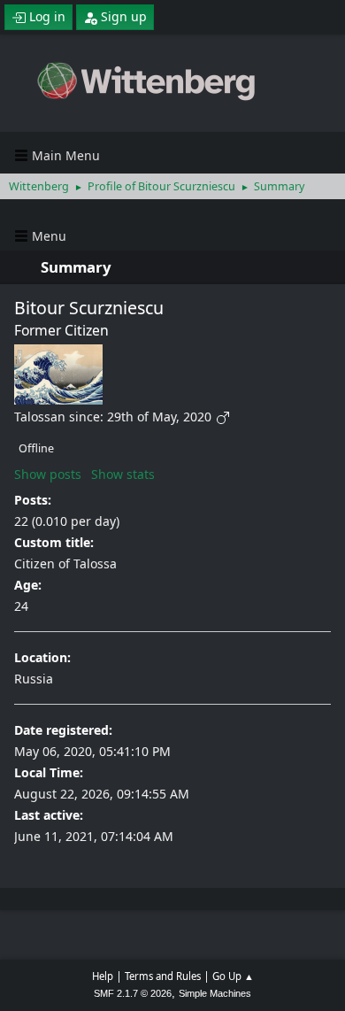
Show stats (123, 474)
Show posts (47, 474)
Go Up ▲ (233, 976)
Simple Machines (215, 993)
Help (102, 976)
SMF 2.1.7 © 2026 (133, 993)
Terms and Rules (163, 976)
